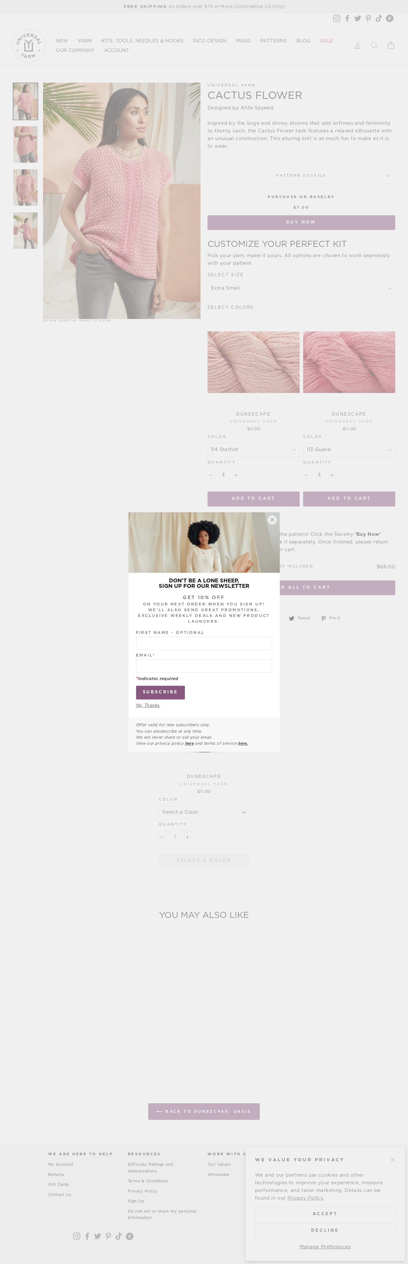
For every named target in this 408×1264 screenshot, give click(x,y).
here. (243, 743)
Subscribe (160, 692)
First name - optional (170, 632)
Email (146, 655)
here (189, 743)
